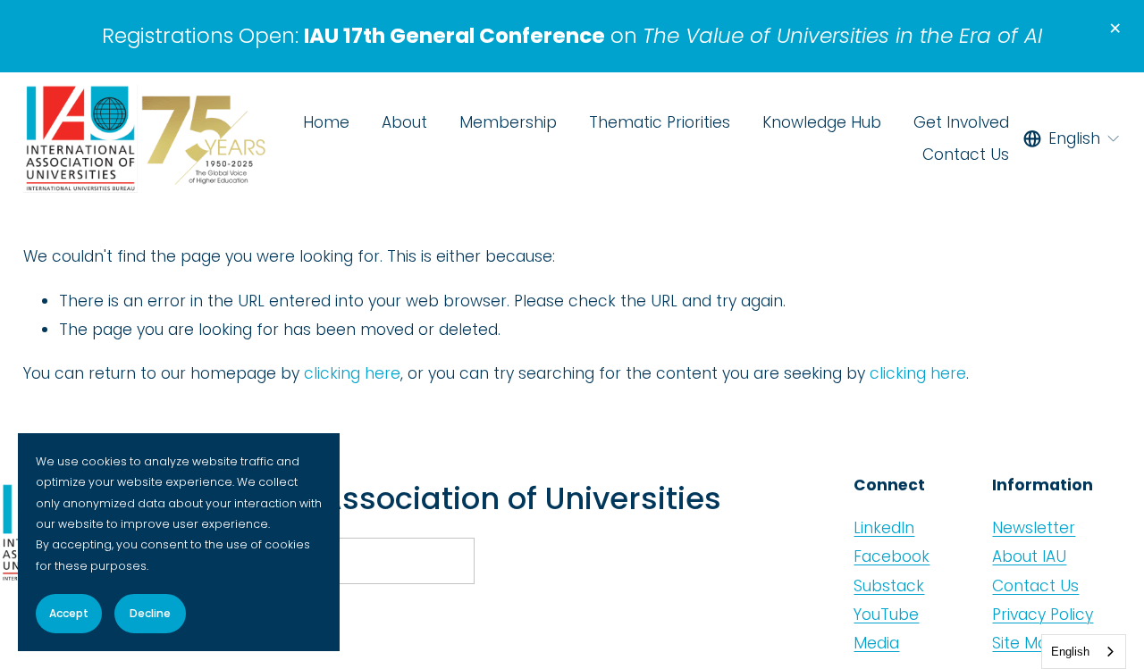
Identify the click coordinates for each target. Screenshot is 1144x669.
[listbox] (1072, 138)
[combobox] (1083, 651)
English (1070, 651)
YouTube (886, 614)
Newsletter (1033, 528)
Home (326, 122)
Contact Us (965, 154)
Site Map (1025, 643)
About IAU (1029, 556)
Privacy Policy (1042, 614)
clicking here (352, 373)
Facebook (892, 556)
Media (876, 643)
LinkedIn (884, 528)
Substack (889, 586)
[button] (1115, 29)
